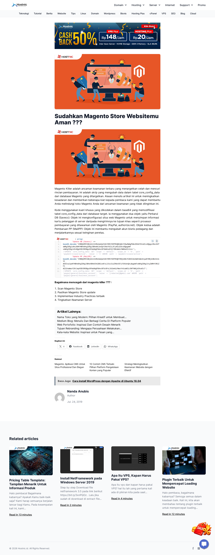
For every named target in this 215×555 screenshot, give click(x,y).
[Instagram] (199, 548)
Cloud (193, 13)
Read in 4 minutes (122, 498)
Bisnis (123, 13)
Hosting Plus (138, 13)
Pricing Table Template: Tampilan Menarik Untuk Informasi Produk (28, 484)
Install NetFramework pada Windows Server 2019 (81, 480)
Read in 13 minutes (20, 514)
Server (153, 5)
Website (61, 13)
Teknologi (24, 13)
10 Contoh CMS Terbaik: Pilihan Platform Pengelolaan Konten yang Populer (104, 367)
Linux (83, 13)
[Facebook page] (193, 548)
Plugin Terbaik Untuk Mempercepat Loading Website (179, 483)
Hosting (136, 5)
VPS (164, 13)
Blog (183, 13)
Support (185, 5)
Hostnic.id (23, 548)
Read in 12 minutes (173, 514)
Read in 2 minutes (71, 505)
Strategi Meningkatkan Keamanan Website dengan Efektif (138, 367)
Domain (118, 5)
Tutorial (37, 13)
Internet (170, 5)
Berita (49, 13)
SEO (173, 13)
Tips (73, 13)
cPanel (153, 13)
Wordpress (109, 13)
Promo (202, 5)
